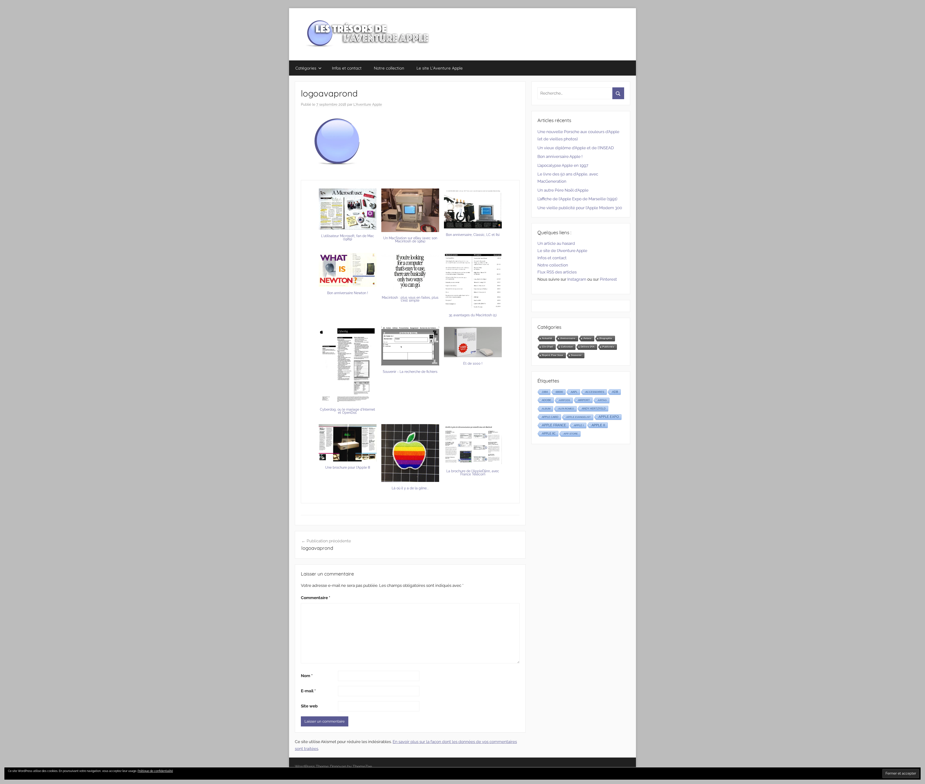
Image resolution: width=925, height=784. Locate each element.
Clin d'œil (547, 346)
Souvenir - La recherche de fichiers (410, 372)
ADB (615, 391)
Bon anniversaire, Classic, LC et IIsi (473, 235)
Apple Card (550, 416)
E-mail (308, 690)
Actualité (547, 338)
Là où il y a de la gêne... (410, 488)
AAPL (574, 391)
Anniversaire (567, 338)
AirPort (584, 400)
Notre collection (389, 68)
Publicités (608, 346)
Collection (567, 346)
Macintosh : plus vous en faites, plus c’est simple (410, 299)
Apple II (598, 425)
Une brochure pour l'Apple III (347, 467)
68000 (559, 391)
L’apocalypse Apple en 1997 (562, 165)
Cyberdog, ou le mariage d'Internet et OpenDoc (347, 411)
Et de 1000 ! (472, 363)
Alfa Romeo (566, 408)
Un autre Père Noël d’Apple (562, 190)
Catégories (305, 68)
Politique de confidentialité (155, 771)
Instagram (576, 279)
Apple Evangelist (578, 417)
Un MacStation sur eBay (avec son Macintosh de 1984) (410, 239)
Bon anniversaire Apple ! (559, 156)
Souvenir (576, 355)
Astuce (587, 338)
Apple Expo (609, 417)
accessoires (594, 391)
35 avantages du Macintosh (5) (473, 315)
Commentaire (315, 597)
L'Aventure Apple (367, 104)
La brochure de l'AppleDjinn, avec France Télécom (472, 472)
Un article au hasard (556, 243)
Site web (309, 706)
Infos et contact (347, 68)
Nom (307, 675)
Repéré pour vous (552, 355)
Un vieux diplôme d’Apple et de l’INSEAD (575, 147)
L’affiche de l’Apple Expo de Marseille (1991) (577, 198)
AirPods (564, 400)
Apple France (554, 425)
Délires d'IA (588, 346)
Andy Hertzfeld (594, 408)
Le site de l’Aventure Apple (562, 250)
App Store (571, 433)
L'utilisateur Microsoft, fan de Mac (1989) (347, 237)
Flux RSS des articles (557, 272)
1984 (545, 391)
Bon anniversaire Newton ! (347, 293)
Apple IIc (549, 433)
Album (546, 408)
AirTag (602, 400)
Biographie (606, 338)
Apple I (579, 425)
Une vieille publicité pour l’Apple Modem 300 (579, 207)
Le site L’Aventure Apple (439, 68)
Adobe (546, 400)
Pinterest (608, 279)
